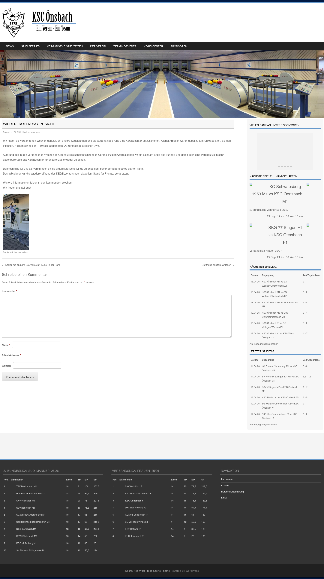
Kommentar (9, 291)
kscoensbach (33, 132)
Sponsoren (179, 46)
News (10, 46)
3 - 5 (305, 302)
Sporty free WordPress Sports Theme (147, 570)
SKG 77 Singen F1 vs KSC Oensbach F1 (285, 234)
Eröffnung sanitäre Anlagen (218, 265)
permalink (23, 252)
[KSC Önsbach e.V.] (38, 22)
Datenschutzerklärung (232, 491)
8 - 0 (305, 323)
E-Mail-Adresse (11, 355)
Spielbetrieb (30, 46)
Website (6, 365)
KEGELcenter (153, 46)
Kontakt (225, 485)
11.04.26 (255, 366)
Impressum (226, 479)
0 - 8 (305, 366)
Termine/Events (124, 46)
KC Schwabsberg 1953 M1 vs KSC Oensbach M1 (277, 193)
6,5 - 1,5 (307, 376)
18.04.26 (255, 281)
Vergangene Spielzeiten (65, 46)
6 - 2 (305, 292)
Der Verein (98, 46)
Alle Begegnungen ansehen (264, 343)
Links (224, 497)
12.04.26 (255, 397)
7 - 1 (305, 281)
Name (6, 345)
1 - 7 (305, 333)
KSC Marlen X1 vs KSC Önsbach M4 (280, 397)
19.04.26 (255, 312)
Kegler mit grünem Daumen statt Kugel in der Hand (31, 265)
